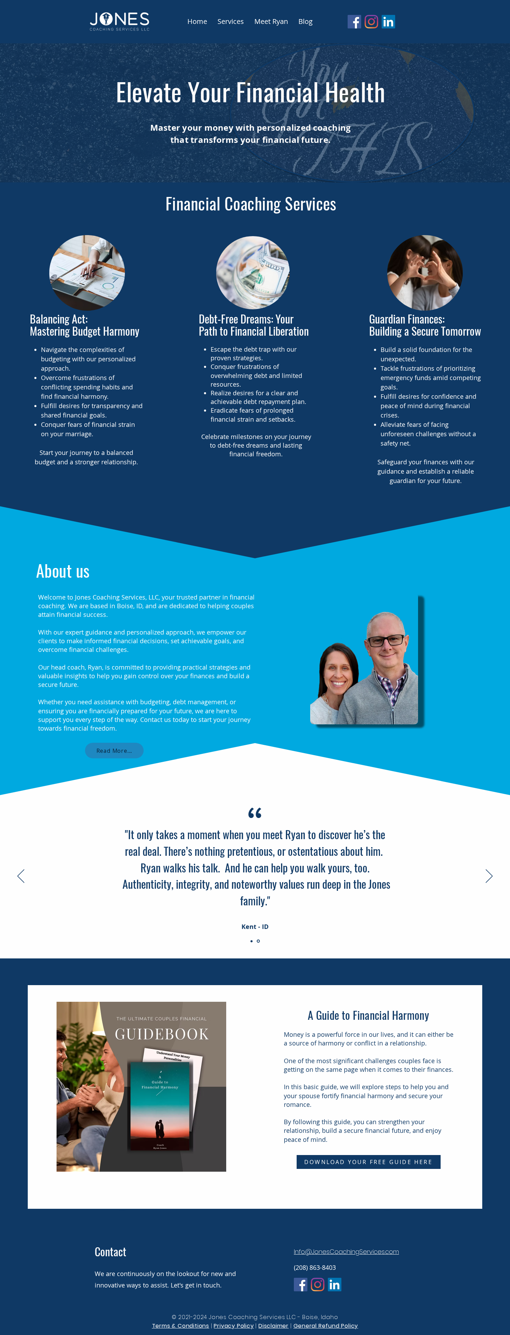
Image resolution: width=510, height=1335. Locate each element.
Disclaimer (273, 1326)
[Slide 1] (252, 941)
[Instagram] (371, 21)
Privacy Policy (234, 1326)
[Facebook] (354, 21)
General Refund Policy (326, 1326)
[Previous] (20, 876)
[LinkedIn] (388, 21)
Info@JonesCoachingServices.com (346, 1251)
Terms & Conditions (180, 1326)
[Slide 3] (259, 941)
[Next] (489, 876)
